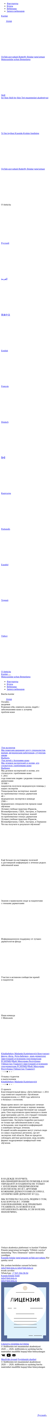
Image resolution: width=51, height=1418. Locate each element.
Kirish (9, 21)
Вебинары (12, 8)
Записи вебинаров (16, 11)
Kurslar (4, 16)
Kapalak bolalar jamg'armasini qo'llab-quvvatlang (23, 1258)
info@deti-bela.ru (9, 1268)
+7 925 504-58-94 (20, 1273)
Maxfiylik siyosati (9, 1359)
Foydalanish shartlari (27, 1359)
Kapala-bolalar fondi (10, 1275)
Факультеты (12, 3)
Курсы (10, 6)
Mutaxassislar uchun (10, 59)
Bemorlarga (25, 59)
